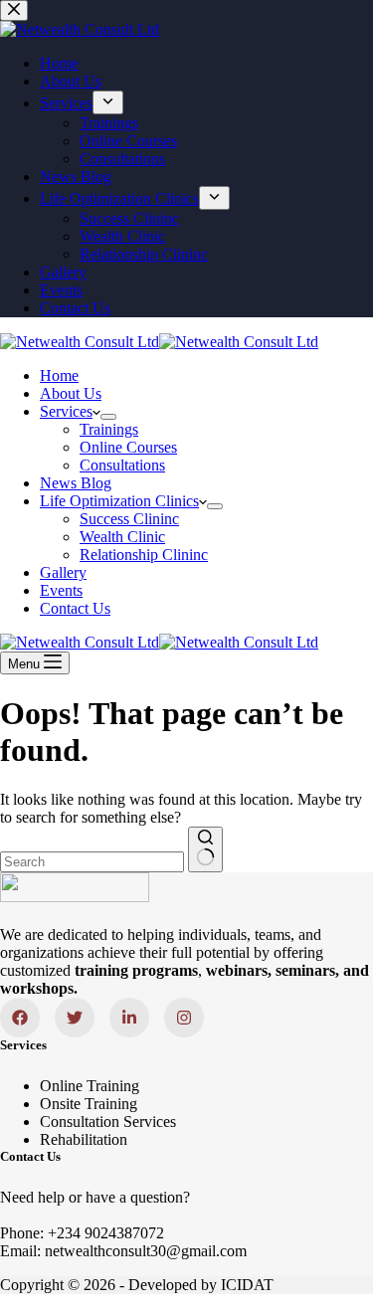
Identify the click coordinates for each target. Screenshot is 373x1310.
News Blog (75, 482)
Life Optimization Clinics (119, 500)
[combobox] (92, 861)
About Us (70, 393)
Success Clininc (129, 518)
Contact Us (75, 608)
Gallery (63, 572)
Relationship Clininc (144, 554)
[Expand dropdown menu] (108, 417)
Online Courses (128, 447)
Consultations (122, 465)
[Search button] (205, 849)
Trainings (109, 429)
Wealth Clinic (122, 536)
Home (59, 375)
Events (61, 590)
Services (66, 411)
